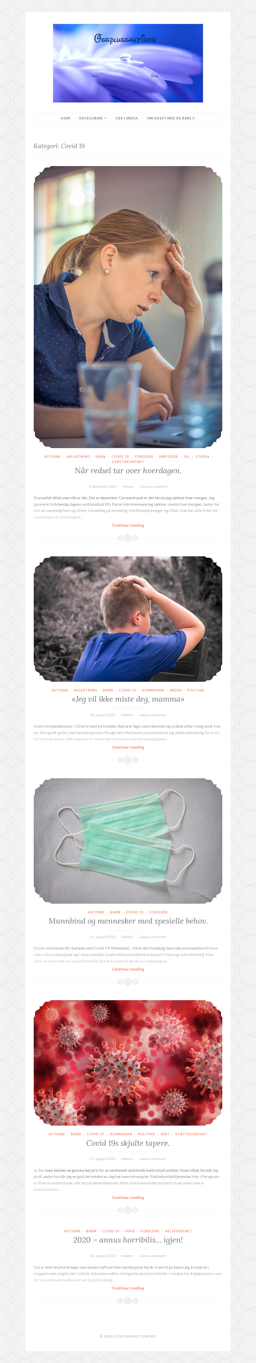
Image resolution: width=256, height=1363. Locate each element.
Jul (187, 457)
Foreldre (144, 457)
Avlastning (78, 457)
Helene (128, 486)
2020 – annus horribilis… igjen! (128, 1240)
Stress (203, 457)
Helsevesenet (178, 1231)
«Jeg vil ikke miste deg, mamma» (128, 699)
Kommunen (153, 690)
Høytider (168, 457)
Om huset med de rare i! (171, 118)
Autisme (52, 457)
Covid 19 (120, 457)
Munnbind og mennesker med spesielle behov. (128, 921)
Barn (101, 457)
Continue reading (138, 525)
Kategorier (90, 118)
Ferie (130, 1231)
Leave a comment (154, 486)
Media (176, 690)
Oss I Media (127, 118)
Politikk (195, 690)
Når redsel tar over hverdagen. (128, 471)
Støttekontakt (128, 462)
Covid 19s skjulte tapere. (128, 1143)
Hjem (65, 118)
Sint (165, 1134)
